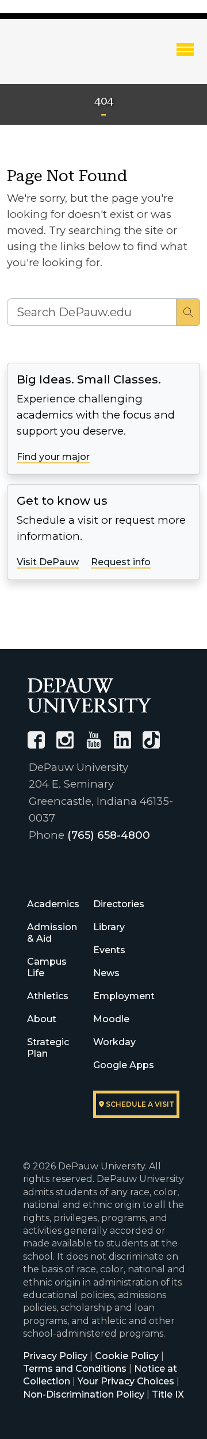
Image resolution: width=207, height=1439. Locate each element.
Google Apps (123, 1065)
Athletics (47, 996)
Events (109, 950)
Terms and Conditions (74, 1368)
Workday (114, 1042)
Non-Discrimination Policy (83, 1394)
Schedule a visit (139, 1104)
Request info (121, 562)
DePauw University (69, 59)
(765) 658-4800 (108, 835)
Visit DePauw (48, 562)
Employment (124, 996)
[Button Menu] (185, 49)
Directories (118, 904)
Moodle (111, 1019)
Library (109, 927)
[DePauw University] (89, 695)
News (106, 973)
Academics (53, 904)
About (41, 1019)
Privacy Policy (55, 1355)
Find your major (53, 456)
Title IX (168, 1394)
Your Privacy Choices (126, 1381)
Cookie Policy (127, 1355)
